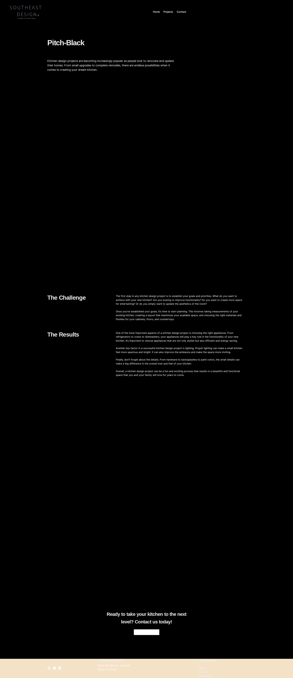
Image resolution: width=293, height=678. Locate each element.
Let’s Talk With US (146, 632)
